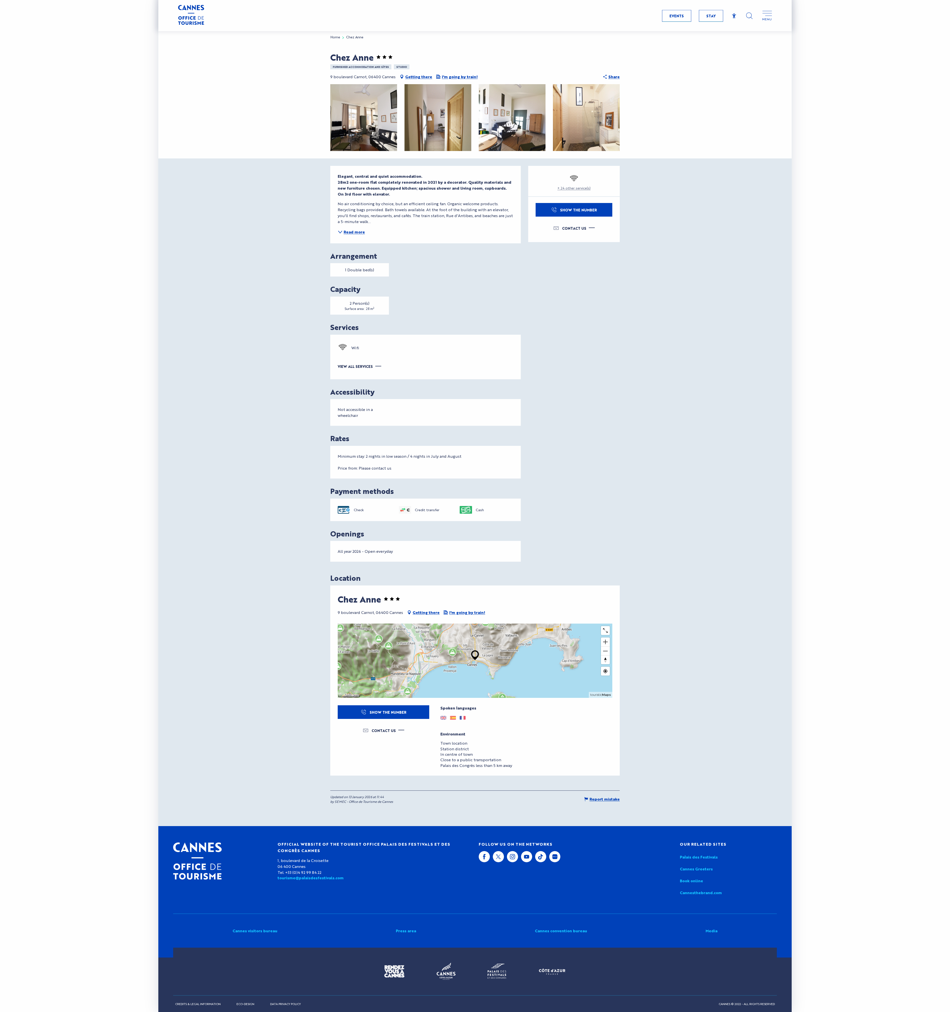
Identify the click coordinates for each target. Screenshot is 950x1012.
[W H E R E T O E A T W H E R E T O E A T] (82, 505)
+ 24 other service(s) (574, 188)
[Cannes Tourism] (191, 15)
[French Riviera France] (552, 971)
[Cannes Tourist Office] (197, 861)
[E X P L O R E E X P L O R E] (82, 469)
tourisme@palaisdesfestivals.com (311, 877)
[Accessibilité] (734, 16)
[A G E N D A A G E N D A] (82, 542)
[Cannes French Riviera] (446, 971)
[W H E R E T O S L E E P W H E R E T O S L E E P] (82, 524)
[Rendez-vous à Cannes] (394, 971)
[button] (749, 15)
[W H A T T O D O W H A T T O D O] (82, 487)
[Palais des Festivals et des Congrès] (497, 971)
